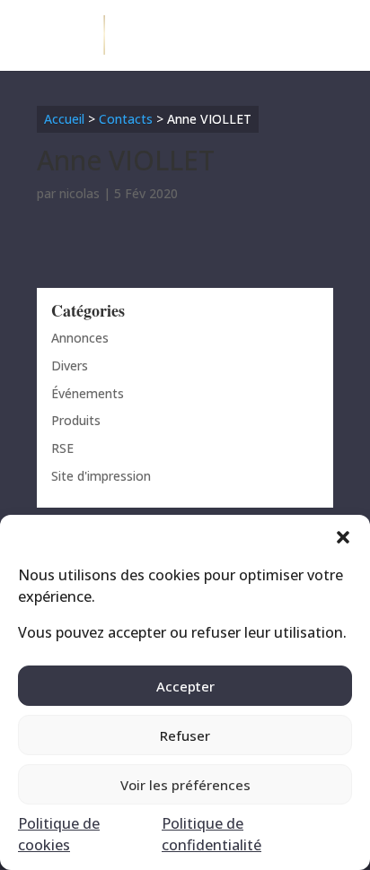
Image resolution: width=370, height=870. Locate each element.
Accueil (64, 118)
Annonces (80, 337)
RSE (62, 448)
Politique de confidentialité (211, 834)
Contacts (126, 118)
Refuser (185, 735)
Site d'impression (101, 475)
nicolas (79, 193)
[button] (343, 537)
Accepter (185, 686)
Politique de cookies (59, 834)
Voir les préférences (185, 785)
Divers (69, 365)
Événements (87, 393)
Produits (76, 420)
